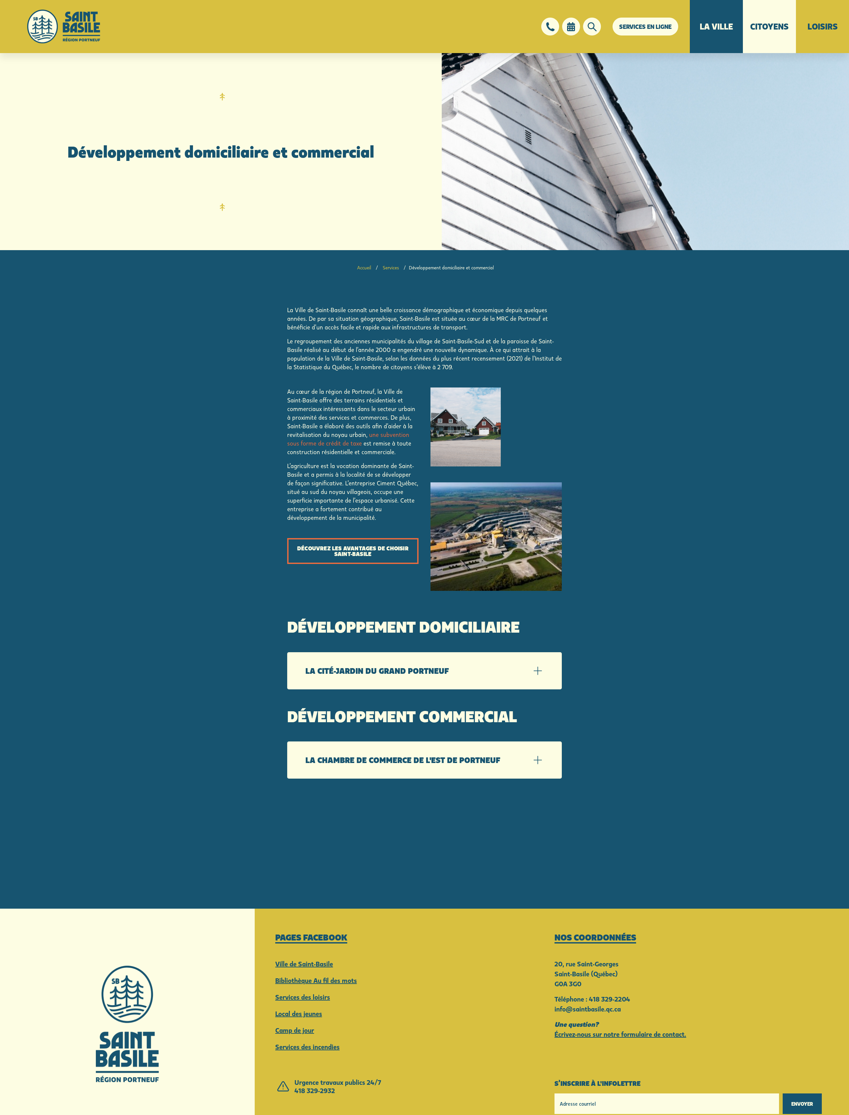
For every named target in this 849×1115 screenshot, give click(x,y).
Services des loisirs (302, 997)
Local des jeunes (298, 1013)
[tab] (424, 670)
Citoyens (769, 26)
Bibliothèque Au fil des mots (316, 980)
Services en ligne (645, 26)
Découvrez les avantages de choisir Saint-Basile (353, 551)
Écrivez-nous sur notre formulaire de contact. (620, 1034)
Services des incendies (307, 1047)
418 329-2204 (609, 999)
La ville (716, 26)
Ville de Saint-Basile (304, 964)
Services (391, 267)
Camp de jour (294, 1030)
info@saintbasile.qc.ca (588, 1009)
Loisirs (823, 26)
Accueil (364, 267)
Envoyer (802, 1104)
